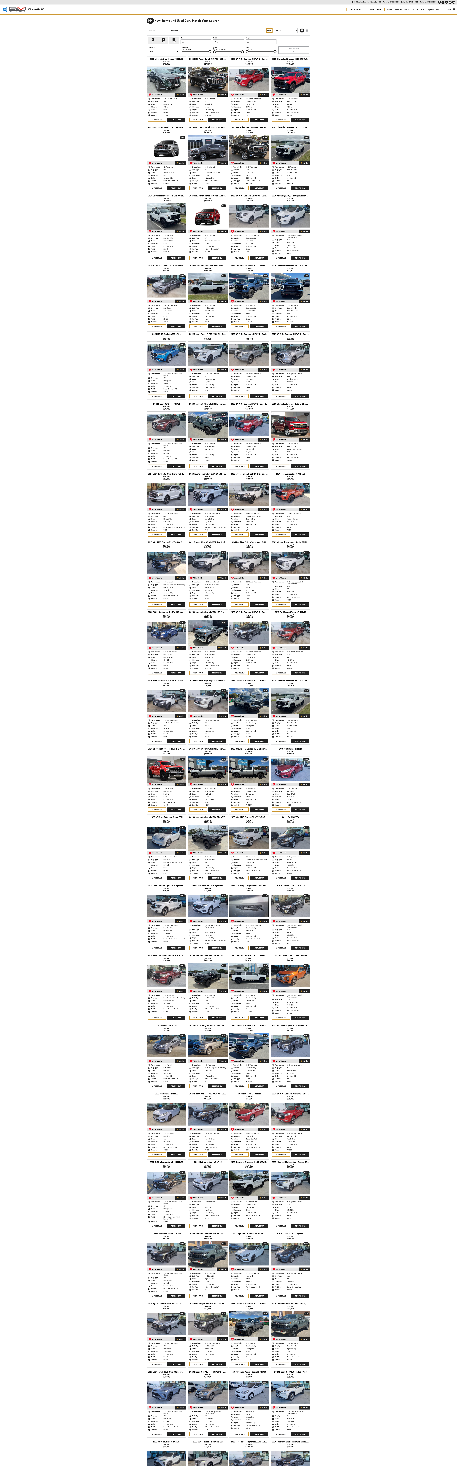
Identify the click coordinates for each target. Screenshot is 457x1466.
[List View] (307, 30)
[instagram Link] (442, 2)
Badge (248, 38)
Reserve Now (176, 120)
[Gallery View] (302, 30)
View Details (157, 120)
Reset (269, 30)
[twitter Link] (446, 2)
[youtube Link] (450, 2)
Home (389, 9)
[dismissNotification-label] (452, 1440)
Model (215, 38)
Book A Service (375, 9)
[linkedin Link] (453, 2)
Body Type (151, 47)
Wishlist (181, 95)
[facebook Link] (439, 2)
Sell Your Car (355, 9)
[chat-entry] (449, 1455)
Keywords (174, 30)
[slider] (209, 51)
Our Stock (417, 9)
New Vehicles (401, 9)
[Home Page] (14, 9)
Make (182, 38)
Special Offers (434, 9)
